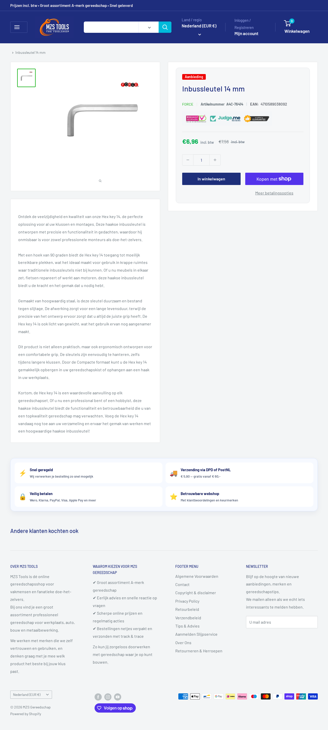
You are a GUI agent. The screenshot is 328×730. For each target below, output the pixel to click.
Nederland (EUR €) (26, 694)
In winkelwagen (211, 178)
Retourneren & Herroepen (198, 650)
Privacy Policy (187, 601)
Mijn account (246, 33)
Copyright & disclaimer (195, 592)
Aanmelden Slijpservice (196, 634)
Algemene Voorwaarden (196, 576)
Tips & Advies (187, 625)
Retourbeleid (187, 609)
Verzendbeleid (188, 617)
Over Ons (183, 642)
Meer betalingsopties (274, 192)
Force (187, 104)
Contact (182, 584)
